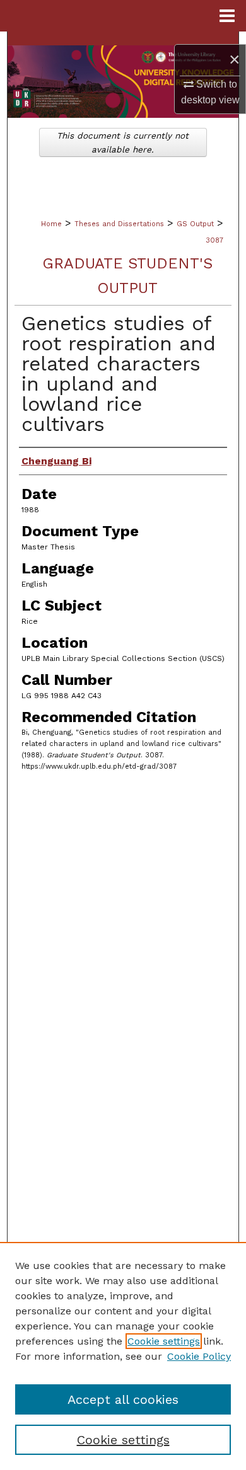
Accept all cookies (123, 1399)
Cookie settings (163, 1341)
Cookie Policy (199, 1356)
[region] (123, 1356)
